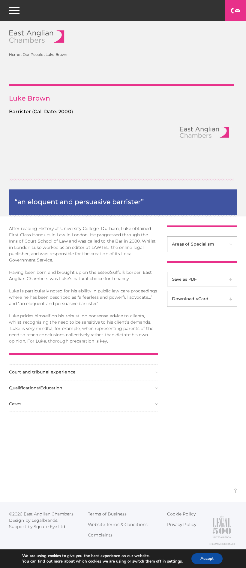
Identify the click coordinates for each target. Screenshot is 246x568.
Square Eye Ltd (49, 526)
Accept (207, 558)
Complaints (100, 535)
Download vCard (190, 298)
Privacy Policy (181, 524)
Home (14, 54)
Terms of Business (107, 514)
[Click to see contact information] (235, 10)
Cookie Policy (181, 514)
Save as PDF (184, 279)
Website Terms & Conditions (118, 524)
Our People (33, 54)
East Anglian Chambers (36, 36)
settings (174, 561)
